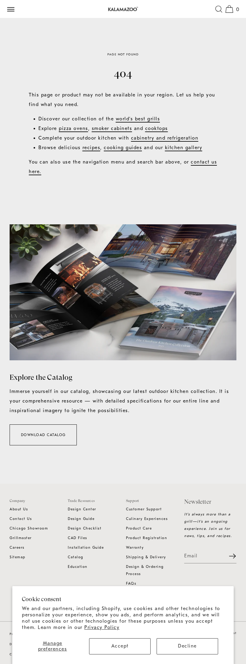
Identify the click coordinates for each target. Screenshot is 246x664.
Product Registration (146, 538)
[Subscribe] (228, 556)
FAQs (131, 583)
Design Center (82, 509)
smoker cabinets (112, 128)
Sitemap (18, 557)
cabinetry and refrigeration (165, 138)
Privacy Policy (101, 627)
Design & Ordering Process (145, 570)
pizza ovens (73, 128)
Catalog (75, 557)
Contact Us (21, 519)
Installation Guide (86, 547)
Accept (120, 646)
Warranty (135, 547)
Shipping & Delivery (146, 557)
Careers (17, 547)
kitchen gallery (183, 147)
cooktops (156, 128)
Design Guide (81, 519)
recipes (91, 147)
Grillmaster (21, 538)
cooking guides (123, 147)
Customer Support (144, 509)
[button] (218, 9)
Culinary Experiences (147, 519)
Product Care (139, 528)
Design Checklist (84, 528)
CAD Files (77, 538)
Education (78, 567)
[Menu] (13, 9)
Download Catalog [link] (43, 435)
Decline (187, 646)
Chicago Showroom (29, 528)
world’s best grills (138, 119)
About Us (19, 509)
